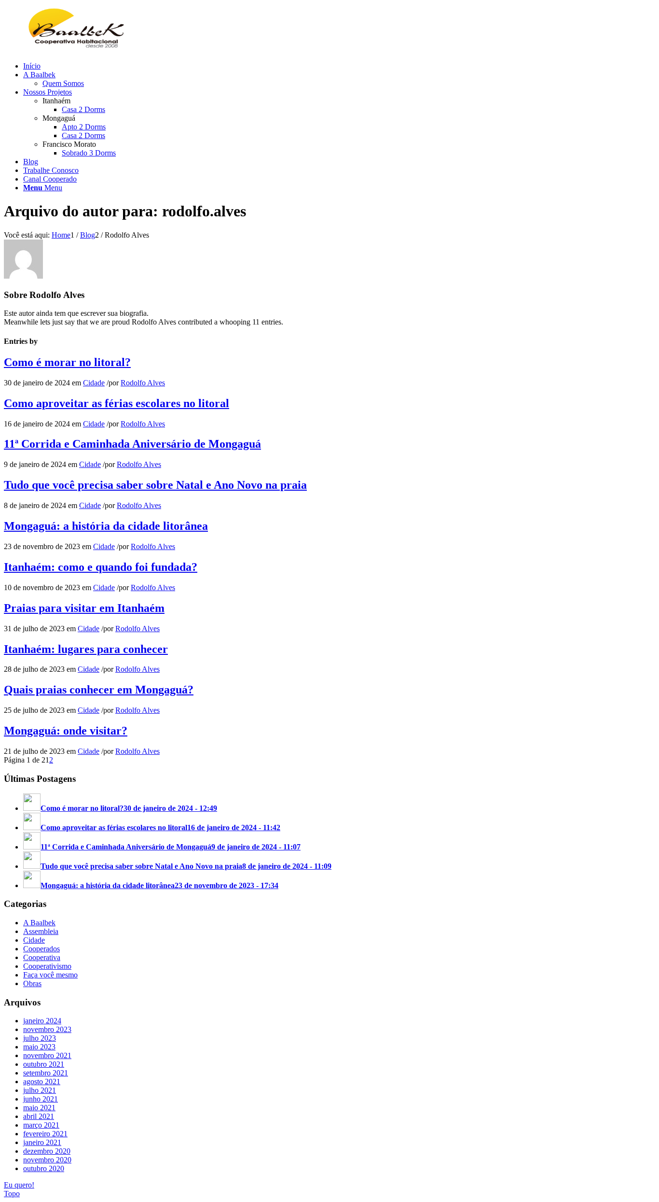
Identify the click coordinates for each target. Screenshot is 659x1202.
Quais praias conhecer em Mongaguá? (98, 689)
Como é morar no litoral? (67, 362)
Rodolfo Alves (143, 383)
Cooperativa (41, 957)
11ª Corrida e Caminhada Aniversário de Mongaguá (132, 444)
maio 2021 (39, 1107)
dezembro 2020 (46, 1151)
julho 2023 (39, 1038)
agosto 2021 (41, 1081)
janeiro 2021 (42, 1142)
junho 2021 (40, 1099)
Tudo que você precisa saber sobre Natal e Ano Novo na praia (155, 485)
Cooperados (41, 949)
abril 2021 (38, 1116)
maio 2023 (39, 1047)
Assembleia (40, 931)
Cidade (94, 383)
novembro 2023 (47, 1029)
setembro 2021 (45, 1073)
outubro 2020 (43, 1168)
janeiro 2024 (42, 1021)
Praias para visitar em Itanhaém (84, 608)
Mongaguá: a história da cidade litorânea (106, 526)
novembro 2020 (47, 1160)
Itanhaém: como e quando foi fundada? (100, 567)
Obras (32, 983)
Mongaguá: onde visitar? (65, 730)
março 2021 (41, 1125)
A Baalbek (39, 923)
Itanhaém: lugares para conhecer (86, 649)
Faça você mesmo (50, 975)
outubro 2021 (43, 1064)
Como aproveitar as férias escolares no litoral (116, 403)
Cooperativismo (47, 966)
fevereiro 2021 (45, 1134)
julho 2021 (39, 1090)
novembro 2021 (47, 1055)
